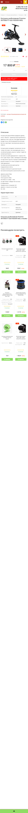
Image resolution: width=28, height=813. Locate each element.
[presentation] (2, 34)
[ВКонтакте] (2, 122)
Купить (14, 74)
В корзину (7, 272)
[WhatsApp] (6, 122)
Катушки (9, 114)
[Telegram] (4, 122)
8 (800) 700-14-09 (21, 7)
